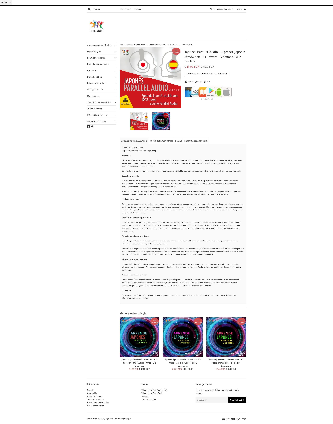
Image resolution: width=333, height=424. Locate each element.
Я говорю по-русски (101, 121)
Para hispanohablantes (101, 64)
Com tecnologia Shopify (122, 419)
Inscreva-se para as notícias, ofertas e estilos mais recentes (217, 391)
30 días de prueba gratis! (161, 141)
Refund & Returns (94, 396)
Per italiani (101, 70)
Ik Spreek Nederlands (101, 83)
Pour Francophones (101, 57)
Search (90, 390)
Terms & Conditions (95, 399)
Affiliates (145, 396)
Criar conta (138, 9)
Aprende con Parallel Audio (134, 141)
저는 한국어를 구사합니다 (101, 102)
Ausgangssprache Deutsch (101, 44)
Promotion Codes (148, 399)
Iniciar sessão (125, 9)
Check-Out (241, 9)
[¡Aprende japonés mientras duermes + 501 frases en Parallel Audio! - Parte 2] (182, 337)
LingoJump (109, 419)
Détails (178, 141)
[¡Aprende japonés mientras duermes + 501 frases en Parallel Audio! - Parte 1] (226, 337)
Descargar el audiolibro (195, 141)
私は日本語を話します (101, 114)
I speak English (101, 51)
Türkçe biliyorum (101, 108)
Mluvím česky (101, 95)
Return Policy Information (98, 402)
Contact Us (92, 393)
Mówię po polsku (101, 89)
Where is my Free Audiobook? (154, 390)
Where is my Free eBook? (152, 393)
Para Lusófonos (101, 76)
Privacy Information (95, 405)
